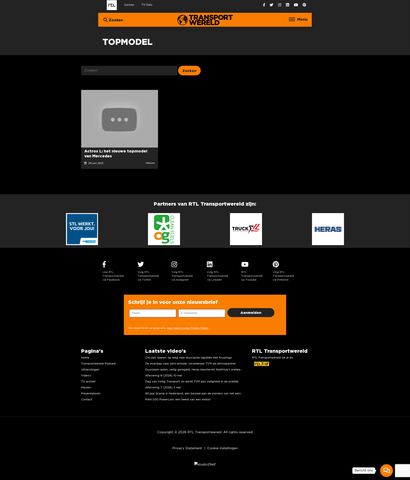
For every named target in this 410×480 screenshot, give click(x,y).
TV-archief (88, 381)
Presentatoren (91, 393)
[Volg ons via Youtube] (295, 5)
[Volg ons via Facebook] (264, 5)
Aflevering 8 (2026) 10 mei (163, 376)
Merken (86, 387)
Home (85, 358)
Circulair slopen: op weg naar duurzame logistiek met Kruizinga (188, 358)
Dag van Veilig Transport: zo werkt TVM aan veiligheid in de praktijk (192, 381)
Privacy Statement (187, 448)
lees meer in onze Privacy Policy (187, 328)
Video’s (86, 376)
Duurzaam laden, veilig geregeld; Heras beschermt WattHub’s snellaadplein (197, 370)
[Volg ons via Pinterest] (304, 5)
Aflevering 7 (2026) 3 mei (163, 387)
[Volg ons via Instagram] (280, 5)
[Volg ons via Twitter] (271, 5)
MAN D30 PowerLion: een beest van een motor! (178, 399)
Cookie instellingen (222, 448)
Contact (86, 399)
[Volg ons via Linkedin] (287, 5)
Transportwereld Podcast (98, 364)
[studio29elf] (205, 464)
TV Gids (146, 4)
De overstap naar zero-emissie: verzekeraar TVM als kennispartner (190, 364)
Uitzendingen (90, 370)
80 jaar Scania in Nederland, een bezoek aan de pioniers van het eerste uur (197, 393)
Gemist (129, 4)
